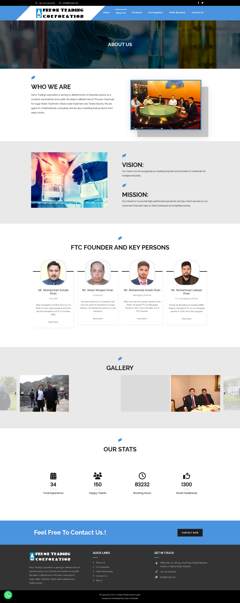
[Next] (224, 393)
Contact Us (101, 576)
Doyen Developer (131, 598)
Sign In (99, 580)
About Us (100, 562)
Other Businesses (104, 571)
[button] (8, 595)
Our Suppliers (102, 567)
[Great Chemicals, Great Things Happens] (59, 13)
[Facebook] (198, 3)
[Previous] (15, 393)
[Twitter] (203, 3)
